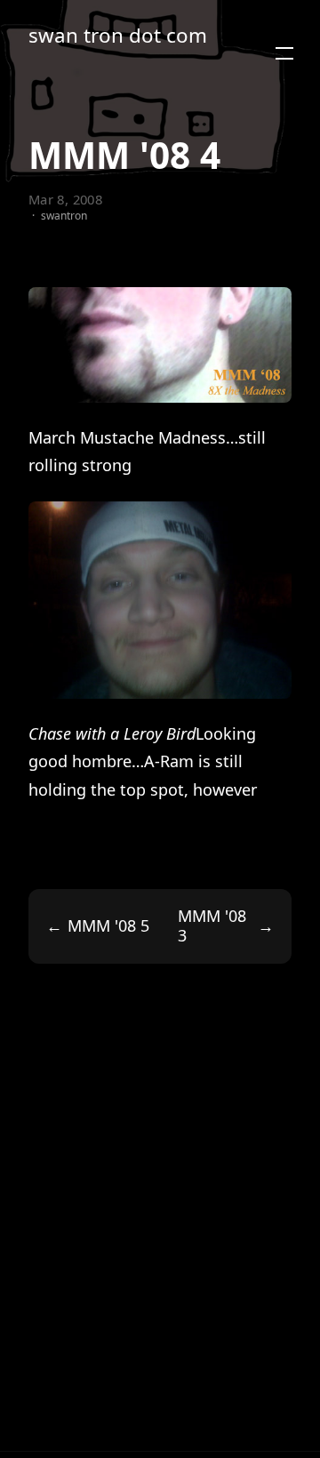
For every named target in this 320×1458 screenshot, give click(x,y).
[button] (284, 53)
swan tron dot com (117, 36)
